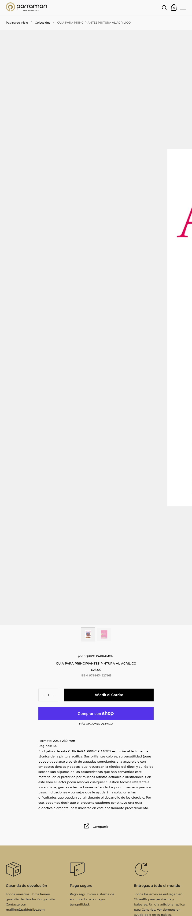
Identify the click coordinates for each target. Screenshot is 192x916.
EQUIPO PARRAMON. (99, 656)
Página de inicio (17, 22)
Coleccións (42, 22)
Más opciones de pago (96, 723)
